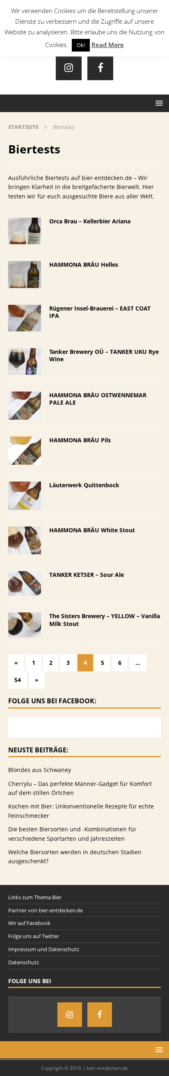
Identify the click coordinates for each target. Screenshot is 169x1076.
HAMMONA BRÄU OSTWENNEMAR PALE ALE (97, 398)
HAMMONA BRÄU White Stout (92, 530)
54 (17, 680)
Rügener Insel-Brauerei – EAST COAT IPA (100, 312)
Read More (107, 45)
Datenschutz (23, 962)
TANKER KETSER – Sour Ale (86, 575)
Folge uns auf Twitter (33, 936)
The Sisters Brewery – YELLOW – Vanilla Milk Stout (104, 619)
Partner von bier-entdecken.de (45, 910)
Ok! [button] (81, 45)
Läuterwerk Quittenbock (84, 485)
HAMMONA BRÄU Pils (80, 440)
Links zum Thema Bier (35, 897)
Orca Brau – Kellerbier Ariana (89, 221)
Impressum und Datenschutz (43, 949)
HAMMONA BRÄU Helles (83, 264)
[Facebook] (100, 67)
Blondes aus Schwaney (39, 770)
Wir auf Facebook (29, 923)
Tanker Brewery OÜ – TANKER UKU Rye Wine (104, 355)
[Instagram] (69, 67)
